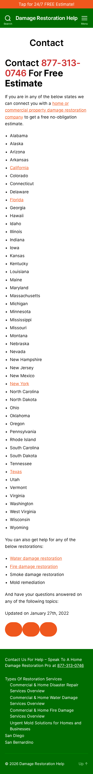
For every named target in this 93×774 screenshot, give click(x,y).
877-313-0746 (70, 665)
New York (19, 383)
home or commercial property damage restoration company (45, 110)
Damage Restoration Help (47, 18)
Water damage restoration (36, 558)
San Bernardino (19, 742)
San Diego (14, 735)
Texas (16, 471)
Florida (17, 199)
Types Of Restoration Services (33, 678)
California (19, 167)
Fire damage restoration (34, 566)
